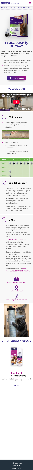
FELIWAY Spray (14, 240)
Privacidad (16, 466)
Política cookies (16, 463)
